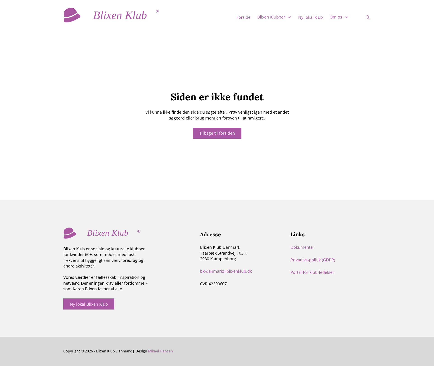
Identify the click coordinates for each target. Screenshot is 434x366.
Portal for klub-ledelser (312, 272)
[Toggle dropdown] (289, 17)
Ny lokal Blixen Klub (89, 304)
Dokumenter (302, 247)
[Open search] (365, 16)
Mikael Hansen (160, 351)
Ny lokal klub (310, 17)
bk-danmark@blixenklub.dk (226, 271)
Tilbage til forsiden (217, 133)
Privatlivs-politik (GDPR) (312, 260)
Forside (243, 17)
